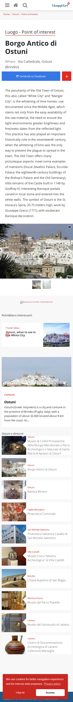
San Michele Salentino (39, 529)
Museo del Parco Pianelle (44, 602)
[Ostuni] (36, 372)
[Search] (25, 5)
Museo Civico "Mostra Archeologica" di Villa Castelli (46, 558)
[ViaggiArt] (16, 5)
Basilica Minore (37, 491)
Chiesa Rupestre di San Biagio (47, 580)
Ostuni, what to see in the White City (21, 333)
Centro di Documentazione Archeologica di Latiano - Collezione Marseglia (45, 647)
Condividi (32, 76)
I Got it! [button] (20, 692)
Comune (9, 394)
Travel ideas (13, 327)
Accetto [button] (50, 692)
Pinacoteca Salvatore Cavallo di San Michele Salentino (47, 536)
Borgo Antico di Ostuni (42, 469)
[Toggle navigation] (7, 5)
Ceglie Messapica (36, 509)
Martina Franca (35, 598)
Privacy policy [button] (52, 683)
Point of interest (30, 14)
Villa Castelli (33, 551)
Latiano (31, 620)
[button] (69, 251)
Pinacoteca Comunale (42, 514)
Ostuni (15, 14)
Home (6, 14)
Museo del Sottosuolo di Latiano (48, 624)
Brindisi (31, 576)
